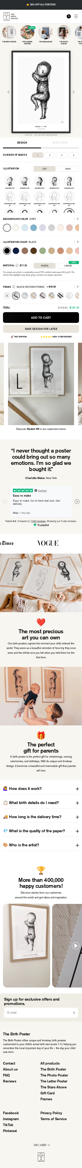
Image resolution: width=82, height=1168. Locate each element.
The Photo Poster (54, 1075)
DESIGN (22, 143)
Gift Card (47, 1093)
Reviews (9, 1081)
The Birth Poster (53, 1069)
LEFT (45, 169)
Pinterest (10, 1131)
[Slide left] (74, 219)
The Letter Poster (53, 1081)
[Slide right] (78, 219)
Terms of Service (53, 1119)
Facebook (11, 1113)
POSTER (44, 265)
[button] (76, 16)
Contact (9, 1064)
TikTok (8, 1125)
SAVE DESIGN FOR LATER (41, 329)
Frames (46, 1099)
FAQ (6, 1075)
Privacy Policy (51, 1113)
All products (50, 1064)
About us (10, 1069)
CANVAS (70, 265)
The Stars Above (53, 1087)
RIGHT (68, 169)
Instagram (11, 1119)
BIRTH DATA (60, 143)
